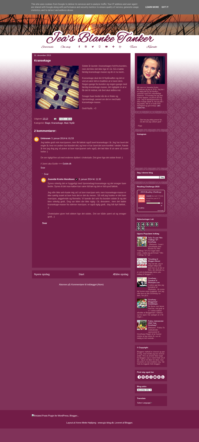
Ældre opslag (120, 274)
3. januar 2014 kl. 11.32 (90, 179)
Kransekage (57, 123)
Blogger (128, 423)
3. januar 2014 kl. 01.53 (62, 138)
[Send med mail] (60, 119)
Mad (66, 123)
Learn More (152, 7)
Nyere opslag (42, 274)
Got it (165, 7)
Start (81, 274)
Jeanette (148, 196)
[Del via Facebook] (68, 119)
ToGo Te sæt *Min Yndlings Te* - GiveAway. (155, 240)
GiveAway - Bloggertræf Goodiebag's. (153, 302)
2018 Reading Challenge (151, 191)
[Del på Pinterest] (70, 119)
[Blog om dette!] (63, 119)
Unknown (45, 138)
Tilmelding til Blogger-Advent (154, 260)
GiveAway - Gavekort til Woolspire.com (154, 280)
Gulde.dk (67, 164)
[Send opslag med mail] (55, 119)
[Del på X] (65, 119)
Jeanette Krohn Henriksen (61, 179)
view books (160, 210)
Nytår (72, 123)
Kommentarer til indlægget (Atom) (87, 284)
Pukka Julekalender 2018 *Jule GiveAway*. (156, 323)
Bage (47, 123)
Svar (43, 168)
